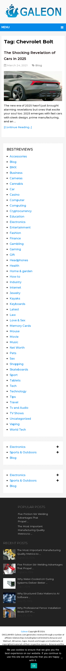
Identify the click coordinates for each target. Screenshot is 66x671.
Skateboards (19, 369)
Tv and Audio (19, 407)
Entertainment (20, 227)
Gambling (17, 244)
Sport (14, 375)
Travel (14, 402)
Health (14, 265)
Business (16, 172)
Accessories (18, 156)
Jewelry (15, 293)
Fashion (15, 233)
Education (17, 216)
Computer (17, 200)
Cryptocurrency (21, 211)
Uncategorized (20, 418)
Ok (34, 665)
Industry (15, 282)
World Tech (18, 429)
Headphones (19, 260)
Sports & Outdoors (23, 452)
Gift (12, 254)
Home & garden (21, 271)
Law (13, 315)
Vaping (15, 424)
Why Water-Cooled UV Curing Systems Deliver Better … (35, 580)
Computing (18, 205)
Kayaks (15, 298)
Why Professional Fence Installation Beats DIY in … (39, 609)
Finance (15, 238)
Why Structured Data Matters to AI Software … (38, 595)
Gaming (15, 249)
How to (15, 276)
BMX (13, 167)
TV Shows (17, 413)
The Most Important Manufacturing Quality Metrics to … (31, 530)
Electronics (18, 222)
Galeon (24, 631)
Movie (14, 336)
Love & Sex (17, 320)
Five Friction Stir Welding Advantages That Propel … (33, 517)
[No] (61, 658)
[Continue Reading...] (18, 127)
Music (14, 342)
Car (12, 189)
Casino (15, 194)
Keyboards (17, 304)
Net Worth (17, 347)
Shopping (16, 364)
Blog (38, 65)
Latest (14, 309)
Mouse (15, 331)
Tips (13, 397)
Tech (13, 386)
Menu (5, 27)
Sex (12, 358)
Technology (18, 391)
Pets (13, 353)
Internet (15, 287)
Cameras (16, 178)
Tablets (15, 380)
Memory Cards (20, 325)
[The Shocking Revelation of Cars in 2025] (33, 86)
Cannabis (16, 183)
